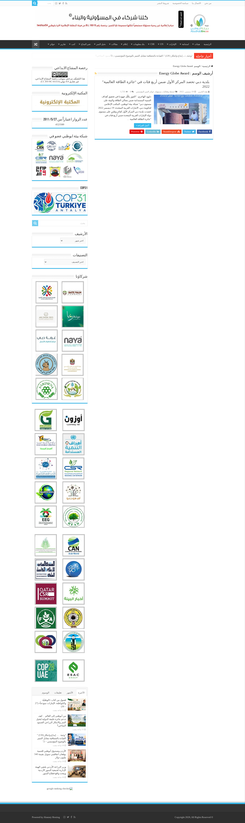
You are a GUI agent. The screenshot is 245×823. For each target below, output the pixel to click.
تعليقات (58, 692)
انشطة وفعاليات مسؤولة (165, 92)
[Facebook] (63, 3)
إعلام (125, 44)
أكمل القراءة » (142, 125)
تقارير (63, 44)
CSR (152, 44)
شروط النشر (163, 3)
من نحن (207, 3)
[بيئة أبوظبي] (199, 22)
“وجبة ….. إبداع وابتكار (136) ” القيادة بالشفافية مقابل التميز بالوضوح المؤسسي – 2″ (151, 55)
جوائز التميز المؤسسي (145, 92)
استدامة (185, 44)
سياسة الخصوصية (180, 3)
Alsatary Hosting (52, 817)
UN (161, 44)
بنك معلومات (139, 44)
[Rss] (66, 3)
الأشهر (70, 692)
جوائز (52, 44)
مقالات (114, 44)
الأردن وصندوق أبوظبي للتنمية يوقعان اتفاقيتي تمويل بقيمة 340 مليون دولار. (50, 754)
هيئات (197, 44)
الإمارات (172, 44)
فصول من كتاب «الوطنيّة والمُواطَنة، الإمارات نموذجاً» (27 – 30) (50, 703)
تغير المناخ (86, 44)
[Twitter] (59, 3)
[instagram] (56, 3)
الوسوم (45, 692)
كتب (73, 44)
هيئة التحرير (203, 92)
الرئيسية (207, 44)
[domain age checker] (60, 788)
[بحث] (34, 3)
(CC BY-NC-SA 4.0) (50, 81)
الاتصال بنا (196, 3)
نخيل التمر (101, 44)
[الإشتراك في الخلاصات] (96, 73)
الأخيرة (81, 692)
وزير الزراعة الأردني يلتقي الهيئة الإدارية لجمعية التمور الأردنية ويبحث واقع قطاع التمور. (50, 770)
